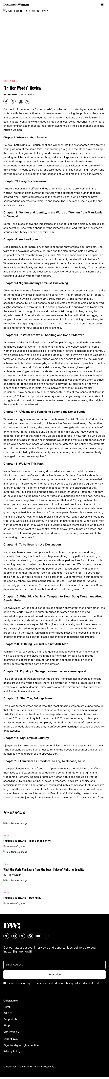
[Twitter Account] (6, 936)
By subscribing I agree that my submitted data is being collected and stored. (53, 983)
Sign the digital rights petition (21, 1045)
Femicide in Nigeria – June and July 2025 (27, 841)
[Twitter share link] (5, 101)
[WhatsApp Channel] (30, 936)
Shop (6, 1025)
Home (7, 1006)
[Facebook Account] (46, 936)
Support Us (10, 1019)
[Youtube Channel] (38, 936)
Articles (7, 1013)
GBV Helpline (11, 1031)
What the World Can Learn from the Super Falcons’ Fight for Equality (43, 869)
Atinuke (12, 94)
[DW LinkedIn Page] (22, 936)
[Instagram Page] (14, 936)
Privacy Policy (11, 1051)
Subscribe (54, 974)
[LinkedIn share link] (20, 101)
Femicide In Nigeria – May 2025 (22, 898)
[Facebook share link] (13, 101)
